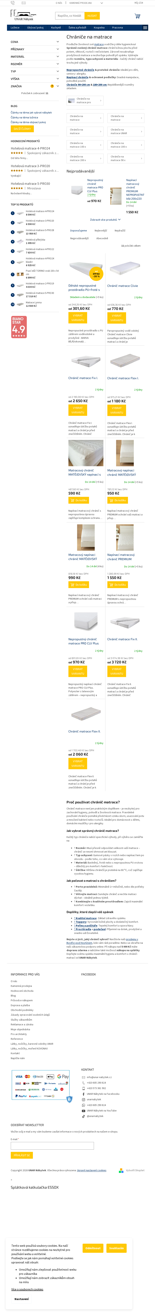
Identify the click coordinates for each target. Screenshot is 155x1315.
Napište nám (18, 1058)
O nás (59, 3)
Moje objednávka (20, 1029)
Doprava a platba (20, 1005)
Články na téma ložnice (24, 117)
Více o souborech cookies (27, 1289)
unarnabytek (94, 1099)
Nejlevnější (101, 231)
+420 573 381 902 (96, 1088)
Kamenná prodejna (81, 3)
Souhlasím (116, 1248)
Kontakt (15, 1053)
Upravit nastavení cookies (91, 1170)
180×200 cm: (100, 85)
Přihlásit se (22, 1155)
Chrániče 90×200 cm (78, 85)
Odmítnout (93, 1248)
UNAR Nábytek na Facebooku (103, 1094)
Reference (17, 1039)
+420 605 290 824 (96, 1083)
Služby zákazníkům (21, 1020)
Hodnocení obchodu (22, 991)
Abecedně (102, 238)
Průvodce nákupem (22, 1000)
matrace (99, 44)
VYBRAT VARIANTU (77, 318)
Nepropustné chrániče (80, 70)
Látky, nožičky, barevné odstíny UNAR (32, 1044)
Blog (13, 996)
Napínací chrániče (77, 77)
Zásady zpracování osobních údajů (30, 1015)
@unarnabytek (95, 1116)
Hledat (92, 15)
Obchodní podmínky (22, 1010)
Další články (22, 128)
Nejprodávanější (79, 238)
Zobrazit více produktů (103, 219)
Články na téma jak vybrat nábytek (31, 112)
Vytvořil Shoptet (135, 1170)
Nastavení (22, 1299)
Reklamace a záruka (22, 1024)
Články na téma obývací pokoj (28, 122)
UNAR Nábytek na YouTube (102, 1111)
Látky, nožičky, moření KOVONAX (29, 1049)
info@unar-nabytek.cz (99, 1077)
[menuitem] (15, 28)
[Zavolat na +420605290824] (16, 3)
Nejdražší (120, 231)
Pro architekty (19, 1034)
